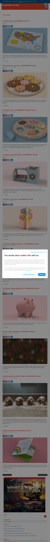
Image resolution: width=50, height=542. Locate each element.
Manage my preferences (28, 274)
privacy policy (29, 270)
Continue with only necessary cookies (38, 252)
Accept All (42, 274)
